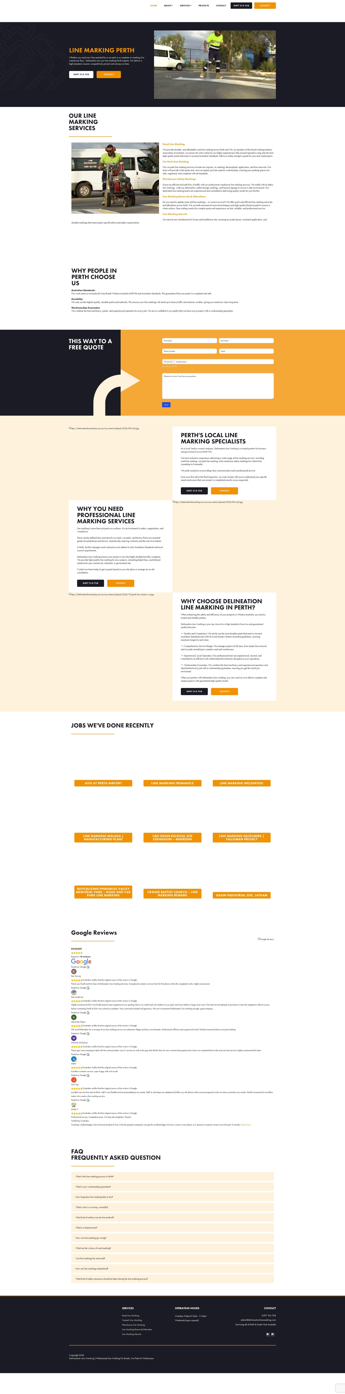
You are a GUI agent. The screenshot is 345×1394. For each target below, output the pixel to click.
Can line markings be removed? (90, 1258)
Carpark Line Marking (132, 1320)
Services (185, 5)
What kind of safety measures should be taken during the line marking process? (112, 1278)
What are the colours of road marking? (93, 1248)
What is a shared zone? (86, 1227)
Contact (221, 5)
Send (166, 405)
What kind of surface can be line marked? (95, 1217)
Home (153, 5)
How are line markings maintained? (92, 1268)
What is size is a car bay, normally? (92, 1207)
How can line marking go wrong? (91, 1237)
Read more (246, 1124)
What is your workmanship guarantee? (93, 1186)
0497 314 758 (241, 5)
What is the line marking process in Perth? (95, 1176)
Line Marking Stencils (131, 1334)
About (167, 5)
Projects (204, 5)
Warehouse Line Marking (133, 1324)
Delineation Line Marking (81, 1358)
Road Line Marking (130, 1315)
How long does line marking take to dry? (94, 1196)
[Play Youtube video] (215, 64)
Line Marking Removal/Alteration (137, 1329)
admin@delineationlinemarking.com (258, 1320)
